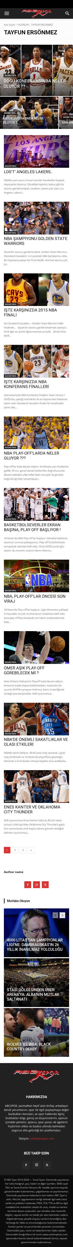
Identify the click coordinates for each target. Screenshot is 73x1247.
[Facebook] (27, 884)
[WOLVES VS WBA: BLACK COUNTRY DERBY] (36, 1032)
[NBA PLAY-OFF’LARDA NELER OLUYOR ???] (36, 433)
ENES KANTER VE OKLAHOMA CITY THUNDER (32, 809)
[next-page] (31, 850)
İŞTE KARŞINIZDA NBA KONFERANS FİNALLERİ (26, 384)
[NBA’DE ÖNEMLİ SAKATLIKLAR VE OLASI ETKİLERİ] (36, 719)
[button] (6, 13)
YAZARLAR (23, 24)
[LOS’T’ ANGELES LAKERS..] (36, 151)
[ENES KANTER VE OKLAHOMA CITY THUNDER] (36, 786)
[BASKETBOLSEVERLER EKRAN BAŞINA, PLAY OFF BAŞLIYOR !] (36, 504)
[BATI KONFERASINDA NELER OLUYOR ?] (29, 113)
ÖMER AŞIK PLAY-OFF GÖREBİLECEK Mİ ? (24, 670)
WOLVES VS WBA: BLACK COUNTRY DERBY (29, 1046)
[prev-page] (55, 915)
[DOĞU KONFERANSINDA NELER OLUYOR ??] (36, 70)
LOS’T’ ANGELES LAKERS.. (28, 171)
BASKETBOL (10, 75)
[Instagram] (36, 884)
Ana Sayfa (9, 24)
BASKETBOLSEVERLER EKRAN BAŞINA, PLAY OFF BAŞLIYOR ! (32, 527)
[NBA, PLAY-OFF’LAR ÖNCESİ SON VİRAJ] (36, 576)
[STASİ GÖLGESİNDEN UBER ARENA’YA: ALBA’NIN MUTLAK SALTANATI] (36, 982)
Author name (13, 872)
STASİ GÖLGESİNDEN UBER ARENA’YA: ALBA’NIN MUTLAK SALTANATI (33, 994)
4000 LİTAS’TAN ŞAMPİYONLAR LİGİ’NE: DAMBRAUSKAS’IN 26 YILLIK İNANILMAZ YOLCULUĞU (35, 945)
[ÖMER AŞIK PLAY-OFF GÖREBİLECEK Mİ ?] (36, 647)
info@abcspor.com (42, 1138)
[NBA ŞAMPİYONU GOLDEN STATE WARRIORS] (36, 218)
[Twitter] (45, 884)
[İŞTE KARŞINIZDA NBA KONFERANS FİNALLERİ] (36, 361)
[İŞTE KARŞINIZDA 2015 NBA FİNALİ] (36, 289)
